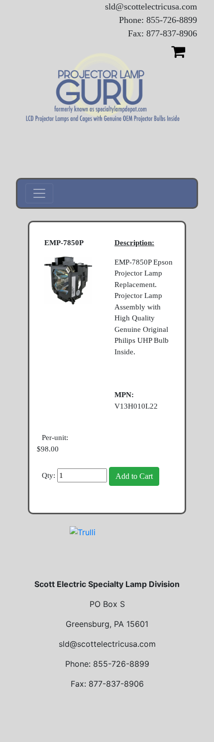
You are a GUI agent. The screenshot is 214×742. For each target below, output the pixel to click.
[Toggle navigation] (39, 193)
